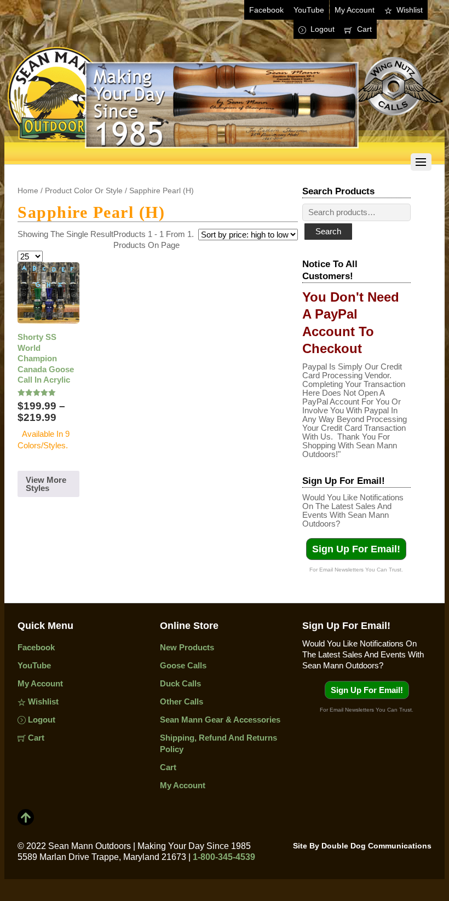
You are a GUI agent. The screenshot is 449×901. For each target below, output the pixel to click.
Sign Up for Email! (356, 549)
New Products (187, 647)
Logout (321, 29)
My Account (355, 9)
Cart (363, 29)
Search (328, 231)
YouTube (308, 9)
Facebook (266, 9)
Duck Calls (180, 683)
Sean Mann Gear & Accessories (220, 719)
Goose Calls (183, 665)
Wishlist (408, 9)
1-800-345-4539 (224, 857)
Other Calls (181, 701)
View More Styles (46, 484)
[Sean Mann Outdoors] (224, 151)
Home (28, 191)
